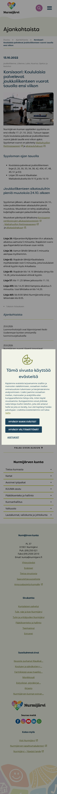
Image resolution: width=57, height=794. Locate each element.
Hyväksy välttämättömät (23, 429)
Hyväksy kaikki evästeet (22, 421)
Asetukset (13, 437)
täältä (7, 413)
